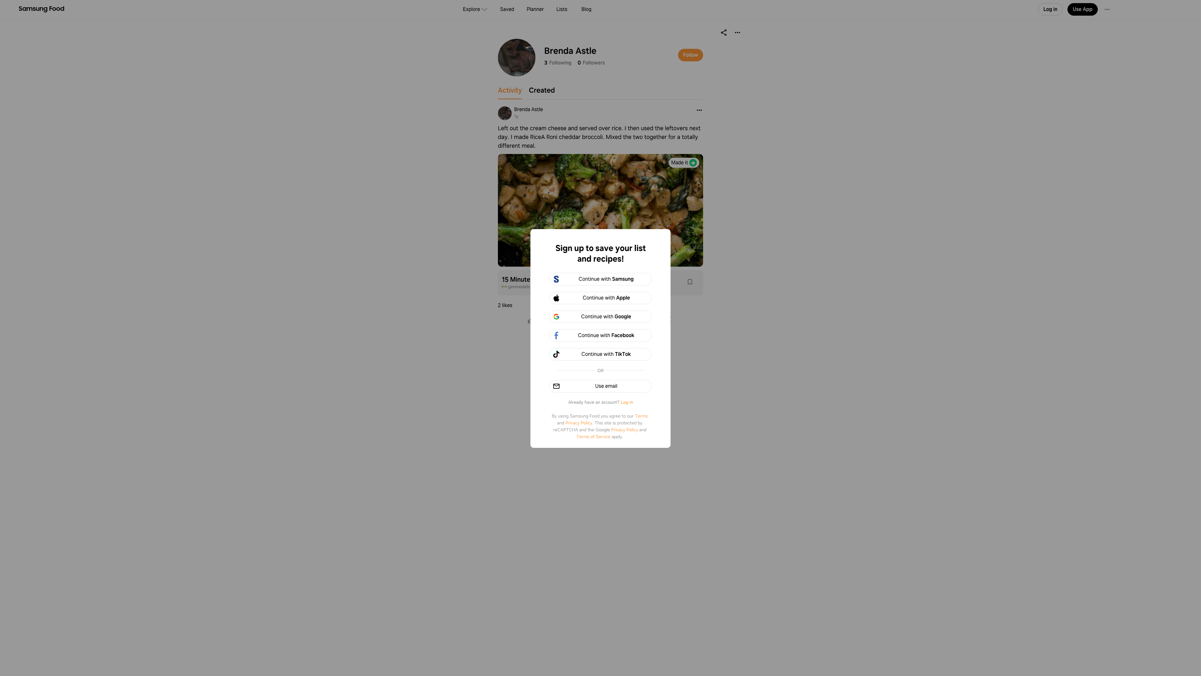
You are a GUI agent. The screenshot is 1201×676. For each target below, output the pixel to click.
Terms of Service (593, 436)
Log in (627, 402)
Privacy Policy (578, 423)
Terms (641, 416)
